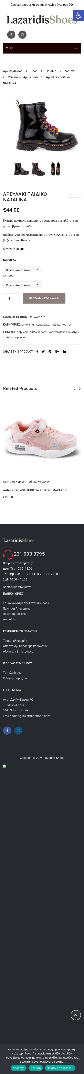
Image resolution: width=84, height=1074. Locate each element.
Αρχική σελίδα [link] (12, 71)
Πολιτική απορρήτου (60, 1068)
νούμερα (9, 260)
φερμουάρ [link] (20, 337)
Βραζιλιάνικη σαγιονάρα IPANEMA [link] (71, 195)
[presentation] (74, 388)
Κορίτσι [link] (70, 71)
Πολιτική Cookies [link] (14, 613)
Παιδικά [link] (51, 71)
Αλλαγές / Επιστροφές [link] (18, 651)
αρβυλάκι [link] (23, 331)
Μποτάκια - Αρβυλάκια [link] (23, 77)
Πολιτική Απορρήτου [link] (17, 608)
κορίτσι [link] (53, 331)
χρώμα (8, 275)
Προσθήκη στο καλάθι (44, 298)
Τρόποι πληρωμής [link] (15, 640)
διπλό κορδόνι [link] (39, 331)
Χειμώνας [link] (44, 481)
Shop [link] (34, 71)
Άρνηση (36, 1068)
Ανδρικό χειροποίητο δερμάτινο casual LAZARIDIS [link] (78, 195)
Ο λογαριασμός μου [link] (16, 678)
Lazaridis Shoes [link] (53, 757)
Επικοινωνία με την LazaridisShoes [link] (26, 603)
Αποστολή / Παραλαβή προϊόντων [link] (25, 646)
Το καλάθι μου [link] (12, 672)
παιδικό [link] (8, 337)
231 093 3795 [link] (29, 554)
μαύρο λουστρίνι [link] (69, 331)
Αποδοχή (19, 1068)
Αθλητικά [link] (9, 481)
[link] (78, 15)
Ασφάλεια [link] (10, 619)
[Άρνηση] (79, 1059)
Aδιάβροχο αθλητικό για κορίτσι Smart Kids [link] (35, 490)
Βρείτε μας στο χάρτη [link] (17, 587)
